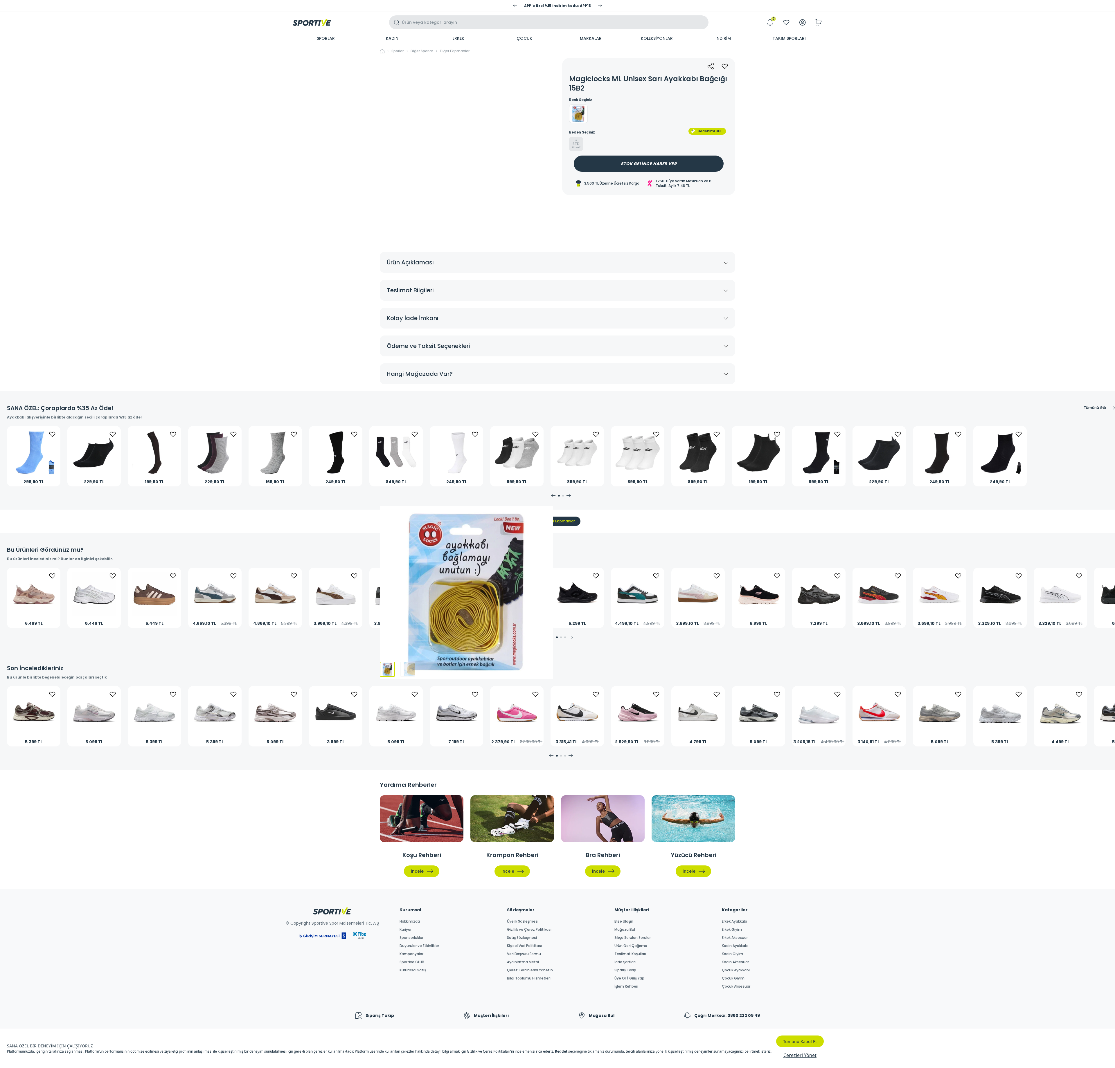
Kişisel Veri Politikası (524, 945)
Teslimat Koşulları (630, 954)
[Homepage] (312, 22)
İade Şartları (625, 962)
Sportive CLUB (412, 962)
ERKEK (458, 38)
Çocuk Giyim (733, 978)
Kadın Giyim (732, 954)
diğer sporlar (422, 51)
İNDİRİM (723, 38)
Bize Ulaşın (623, 921)
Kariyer (405, 929)
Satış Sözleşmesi (522, 937)
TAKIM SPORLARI (789, 38)
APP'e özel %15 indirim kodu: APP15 (557, 6)
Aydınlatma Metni (523, 962)
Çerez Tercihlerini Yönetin (530, 970)
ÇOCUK (524, 38)
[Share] (710, 66)
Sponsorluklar (411, 937)
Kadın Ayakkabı (735, 945)
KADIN (392, 38)
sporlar (397, 51)
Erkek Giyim (732, 929)
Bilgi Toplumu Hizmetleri (529, 978)
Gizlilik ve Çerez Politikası (529, 929)
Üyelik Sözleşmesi (522, 921)
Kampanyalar (411, 954)
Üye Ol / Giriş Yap (629, 978)
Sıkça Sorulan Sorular (632, 937)
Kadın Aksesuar (735, 962)
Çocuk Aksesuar (736, 986)
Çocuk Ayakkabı (736, 970)
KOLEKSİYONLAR (657, 38)
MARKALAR (591, 38)
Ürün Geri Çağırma (630, 945)
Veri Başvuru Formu (524, 954)
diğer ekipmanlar (455, 51)
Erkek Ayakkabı (734, 921)
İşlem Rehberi (626, 986)
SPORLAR (326, 38)
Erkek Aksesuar (735, 937)
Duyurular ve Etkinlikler (419, 945)
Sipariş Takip (625, 970)
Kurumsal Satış (413, 970)
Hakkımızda (410, 921)
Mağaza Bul (624, 929)
